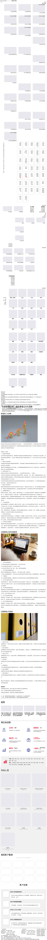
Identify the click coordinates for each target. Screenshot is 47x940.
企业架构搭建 (4, 394)
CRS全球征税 (26, 183)
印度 (10, 764)
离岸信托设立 (26, 190)
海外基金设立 (32, 190)
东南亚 (32, 223)
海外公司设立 (4, 404)
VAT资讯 (13, 281)
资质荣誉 (21, 211)
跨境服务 (3, 395)
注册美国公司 (32, 144)
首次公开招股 (28, 394)
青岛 (37, 758)
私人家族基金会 (16, 399)
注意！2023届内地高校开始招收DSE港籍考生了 (11, 690)
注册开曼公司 (20, 152)
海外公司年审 (43, 168)
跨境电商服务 (20, 175)
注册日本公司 (43, 144)
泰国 (34, 762)
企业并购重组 (10, 397)
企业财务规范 (10, 394)
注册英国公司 (32, 152)
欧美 (44, 223)
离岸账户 (33, 262)
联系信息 (43, 930)
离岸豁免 (43, 182)
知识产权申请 (22, 404)
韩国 (37, 762)
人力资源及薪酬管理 (36, 404)
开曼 (29, 762)
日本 (40, 762)
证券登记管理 (22, 394)
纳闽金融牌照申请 (43, 190)
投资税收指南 (42, 211)
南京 (32, 758)
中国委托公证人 (26, 198)
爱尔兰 (15, 764)
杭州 (29, 758)
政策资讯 (13, 277)
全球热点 (10, 243)
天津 (24, 758)
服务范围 (44, 3)
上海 (21, 758)
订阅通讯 (43, 210)
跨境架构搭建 (9, 270)
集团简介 (39, 930)
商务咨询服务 (28, 404)
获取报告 (43, 931)
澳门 (13, 760)
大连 (43, 758)
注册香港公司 (26, 144)
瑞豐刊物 (32, 211)
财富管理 (3, 398)
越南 (25, 764)
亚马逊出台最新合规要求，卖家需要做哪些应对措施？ (16, 697)
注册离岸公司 (20, 144)
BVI (32, 762)
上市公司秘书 (16, 394)
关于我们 (10, 211)
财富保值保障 (23, 399)
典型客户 (45, 214)
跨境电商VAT (34, 402)
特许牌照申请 (16, 404)
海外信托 (21, 270)
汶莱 (13, 764)
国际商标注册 (37, 175)
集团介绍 (44, 205)
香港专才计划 (32, 183)
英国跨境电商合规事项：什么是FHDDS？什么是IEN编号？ (18, 696)
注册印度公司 (20, 160)
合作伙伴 (13, 284)
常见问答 (10, 246)
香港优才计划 (37, 183)
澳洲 (42, 762)
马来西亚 (14, 762)
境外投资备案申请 (29, 397)
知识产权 (13, 279)
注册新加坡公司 (37, 144)
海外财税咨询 (4, 397)
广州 (26, 758)
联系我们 (32, 209)
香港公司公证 (20, 198)
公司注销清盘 (28, 402)
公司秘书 (3, 403)
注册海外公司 (20, 254)
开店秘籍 (13, 278)
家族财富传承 (4, 399)
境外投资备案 (26, 175)
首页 (45, 2)
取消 (15, 0)
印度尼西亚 (20, 764)
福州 (10, 760)
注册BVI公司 (25, 152)
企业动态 (43, 209)
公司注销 (26, 167)
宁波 (34, 758)
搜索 (13, 0)
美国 (21, 762)
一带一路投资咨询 (37, 397)
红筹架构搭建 (37, 190)
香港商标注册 (43, 175)
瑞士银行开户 (20, 168)
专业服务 (3, 393)
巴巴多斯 (28, 764)
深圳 (16, 758)
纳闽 (27, 762)
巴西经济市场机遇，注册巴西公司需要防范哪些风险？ (12, 692)
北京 (18, 758)
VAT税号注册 (32, 175)
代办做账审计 (4, 402)
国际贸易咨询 (16, 397)
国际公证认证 (20, 183)
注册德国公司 (43, 152)
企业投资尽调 (22, 397)
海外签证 (28, 399)
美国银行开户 (43, 160)
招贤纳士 (32, 210)
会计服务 (3, 400)
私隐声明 (43, 935)
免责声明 (39, 935)
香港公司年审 (32, 168)
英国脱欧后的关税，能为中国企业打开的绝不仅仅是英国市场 (14, 688)
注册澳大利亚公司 (37, 152)
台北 (15, 760)
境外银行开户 (10, 404)
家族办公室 (20, 190)
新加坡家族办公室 (31, 270)
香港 (23, 223)
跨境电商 (44, 247)
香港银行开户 (32, 160)
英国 (24, 762)
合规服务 (13, 283)
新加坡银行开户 (37, 160)
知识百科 (44, 216)
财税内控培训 (16, 402)
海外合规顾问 (34, 394)
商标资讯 (13, 282)
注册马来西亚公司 (26, 160)
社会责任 (43, 208)
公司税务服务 (10, 402)
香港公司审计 (37, 168)
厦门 (40, 758)
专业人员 (32, 208)
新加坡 (18, 762)
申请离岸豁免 (22, 402)
